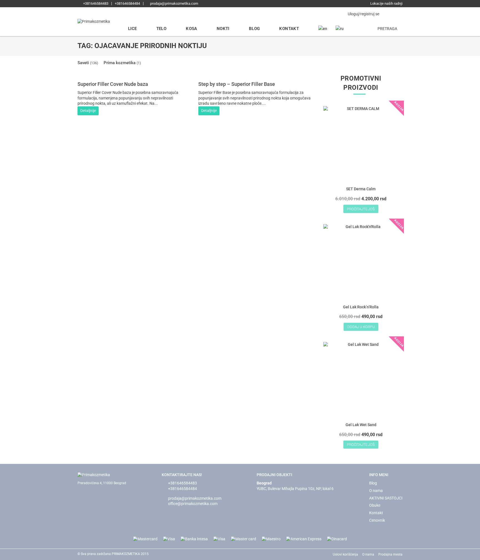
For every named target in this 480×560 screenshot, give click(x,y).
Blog (254, 28)
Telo (161, 28)
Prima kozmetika (122, 62)
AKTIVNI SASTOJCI (385, 498)
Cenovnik (377, 520)
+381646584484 (127, 3)
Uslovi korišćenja (345, 554)
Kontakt (289, 28)
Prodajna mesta (390, 554)
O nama (376, 490)
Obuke (374, 505)
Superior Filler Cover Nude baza (113, 84)
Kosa (191, 28)
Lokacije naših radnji (385, 3)
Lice (132, 28)
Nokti (223, 28)
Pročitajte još (361, 209)
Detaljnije (88, 110)
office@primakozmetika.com (193, 503)
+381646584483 (95, 3)
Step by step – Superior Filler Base (236, 84)
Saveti (88, 62)
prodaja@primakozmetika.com (173, 3)
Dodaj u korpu (361, 327)
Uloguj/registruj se (363, 14)
